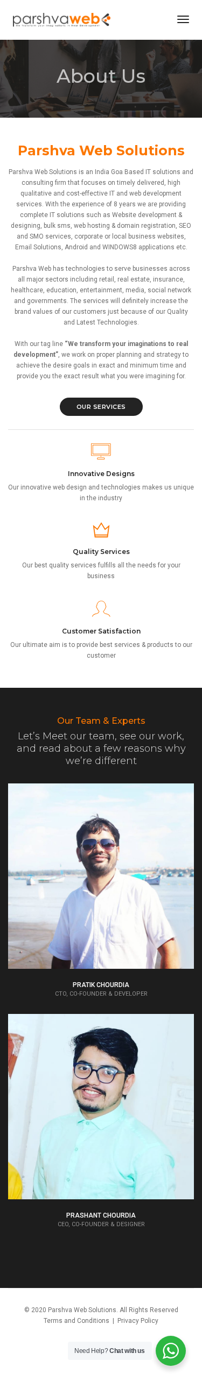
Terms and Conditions (76, 1321)
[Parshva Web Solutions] (61, 19)
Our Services (101, 407)
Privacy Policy (137, 1321)
